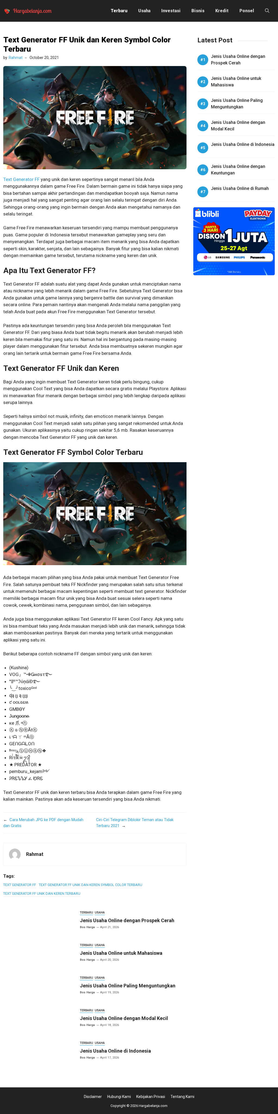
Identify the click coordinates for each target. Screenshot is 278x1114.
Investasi (171, 10)
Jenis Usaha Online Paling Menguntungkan (127, 985)
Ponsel (246, 10)
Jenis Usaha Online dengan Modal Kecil (124, 1018)
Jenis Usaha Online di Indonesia (115, 1051)
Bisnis (197, 10)
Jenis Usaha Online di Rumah (240, 188)
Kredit (222, 10)
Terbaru (119, 10)
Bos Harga (87, 927)
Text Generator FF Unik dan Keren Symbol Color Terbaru (90, 885)
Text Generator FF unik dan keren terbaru (41, 893)
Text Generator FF (21, 179)
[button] (267, 11)
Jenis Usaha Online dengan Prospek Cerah (127, 920)
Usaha (144, 10)
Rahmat (16, 57)
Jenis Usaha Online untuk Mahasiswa (121, 953)
